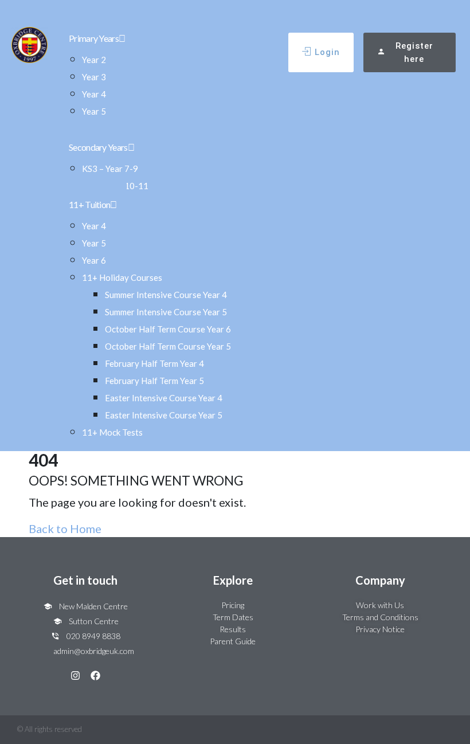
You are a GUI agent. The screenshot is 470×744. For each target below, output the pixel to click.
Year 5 (94, 111)
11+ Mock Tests (112, 432)
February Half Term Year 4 (154, 363)
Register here (414, 52)
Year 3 (94, 77)
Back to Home (65, 528)
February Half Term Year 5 (154, 380)
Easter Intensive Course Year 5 (163, 415)
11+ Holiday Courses (122, 277)
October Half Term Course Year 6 (168, 329)
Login (327, 52)
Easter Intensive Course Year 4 (163, 398)
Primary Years (94, 38)
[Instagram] (75, 675)
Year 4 (94, 94)
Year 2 (94, 59)
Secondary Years (98, 147)
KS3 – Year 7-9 (110, 168)
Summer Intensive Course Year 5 (166, 312)
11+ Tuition (89, 204)
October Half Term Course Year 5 (168, 346)
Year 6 (94, 260)
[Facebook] (95, 675)
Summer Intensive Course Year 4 (166, 294)
